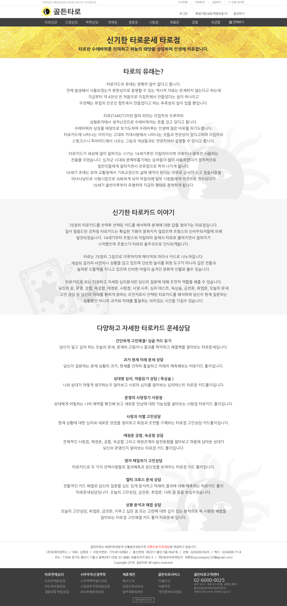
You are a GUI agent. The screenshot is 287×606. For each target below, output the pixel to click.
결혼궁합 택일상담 (57, 591)
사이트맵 (182, 2)
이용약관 (164, 586)
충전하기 (238, 13)
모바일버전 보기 (143, 600)
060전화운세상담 (92, 591)
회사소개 (128, 580)
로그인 (183, 13)
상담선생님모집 (132, 586)
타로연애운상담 (55, 580)
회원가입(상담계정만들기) (211, 13)
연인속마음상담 (55, 586)
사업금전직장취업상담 (95, 586)
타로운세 (199, 2)
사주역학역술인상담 (93, 580)
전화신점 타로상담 (158, 546)
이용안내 (164, 580)
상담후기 (216, 2)
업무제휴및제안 (132, 591)
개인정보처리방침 (170, 591)
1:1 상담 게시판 (236, 2)
